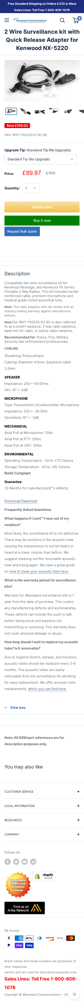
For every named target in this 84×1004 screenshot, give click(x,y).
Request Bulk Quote (22, 231)
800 (51, 10)
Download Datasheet (20, 501)
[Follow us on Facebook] (7, 861)
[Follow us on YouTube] (25, 861)
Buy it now (42, 220)
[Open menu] (6, 20)
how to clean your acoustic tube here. (39, 571)
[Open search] (62, 20)
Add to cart (42, 207)
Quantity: (12, 188)
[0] (76, 20)
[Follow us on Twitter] (16, 861)
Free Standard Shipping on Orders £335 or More (42, 3)
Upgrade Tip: (37, 150)
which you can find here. (47, 689)
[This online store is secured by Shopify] (43, 874)
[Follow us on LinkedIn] (33, 861)
